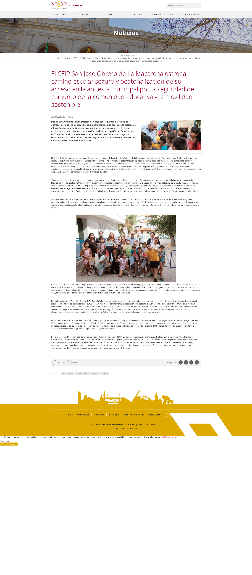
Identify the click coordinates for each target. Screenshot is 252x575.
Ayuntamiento (61, 14)
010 (147, 424)
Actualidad (76, 5)
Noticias (66, 58)
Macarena (104, 374)
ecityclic (136, 428)
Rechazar (5, 444)
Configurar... (5, 441)
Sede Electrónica (190, 14)
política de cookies (169, 437)
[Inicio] (59, 5)
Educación (86, 374)
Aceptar (13, 444)
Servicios (111, 14)
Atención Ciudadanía (163, 14)
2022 (75, 58)
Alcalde (78, 374)
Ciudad (86, 14)
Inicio (58, 58)
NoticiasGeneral (67, 374)
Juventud (95, 374)
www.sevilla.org (127, 55)
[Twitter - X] (171, 415)
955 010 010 (156, 424)
